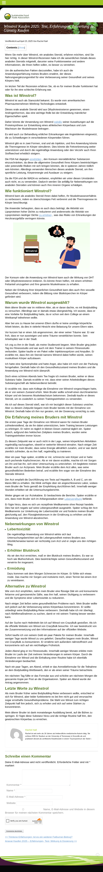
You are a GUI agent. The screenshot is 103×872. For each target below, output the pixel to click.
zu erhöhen (45, 215)
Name (11, 790)
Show (21, 47)
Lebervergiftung (73, 498)
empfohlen (35, 159)
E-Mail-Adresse (16, 796)
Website (11, 803)
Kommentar (14, 784)
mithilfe (58, 122)
